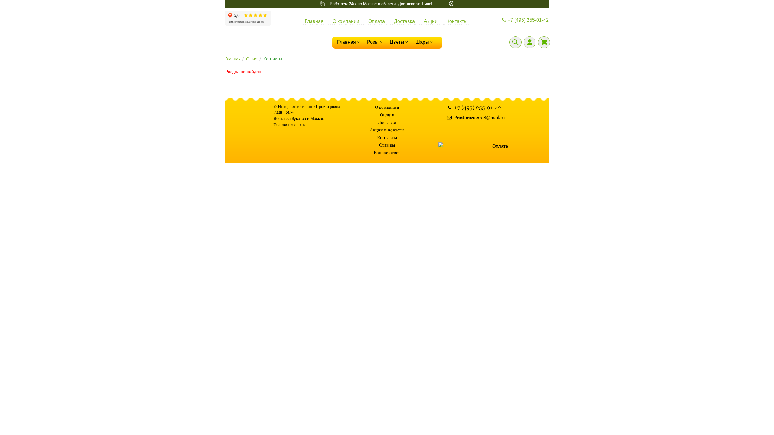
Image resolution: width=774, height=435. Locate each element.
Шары (422, 42)
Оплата (376, 21)
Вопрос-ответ (387, 152)
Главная (314, 21)
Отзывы (387, 145)
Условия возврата (290, 124)
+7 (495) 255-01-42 (528, 20)
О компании (346, 21)
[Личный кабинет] (529, 42)
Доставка (404, 21)
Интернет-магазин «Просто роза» (309, 106)
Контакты (457, 21)
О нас (251, 58)
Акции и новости (387, 129)
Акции (430, 21)
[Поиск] (515, 42)
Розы (373, 42)
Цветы (397, 42)
